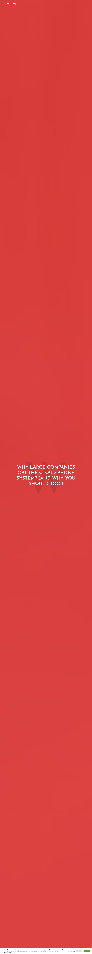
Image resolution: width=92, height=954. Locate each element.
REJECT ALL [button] (79, 951)
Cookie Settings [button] (71, 951)
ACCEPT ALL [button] (86, 951)
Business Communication (37, 489)
